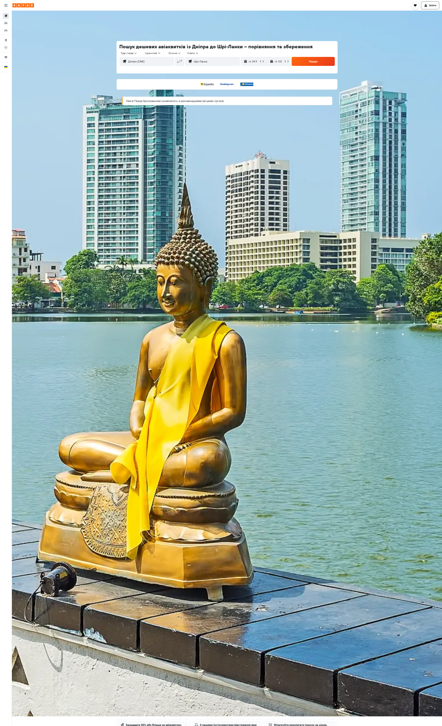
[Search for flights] (5, 15)
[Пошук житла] (5, 23)
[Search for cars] (5, 30)
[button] (6, 5)
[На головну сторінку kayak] (23, 5)
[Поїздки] (5, 57)
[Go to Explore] (5, 40)
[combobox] (128, 53)
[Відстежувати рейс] (5, 47)
